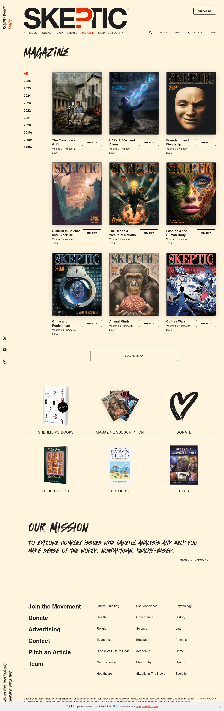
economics (104, 640)
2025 (27, 88)
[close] (220, 706)
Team (35, 664)
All (26, 73)
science (141, 629)
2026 (27, 81)
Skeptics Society (111, 33)
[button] (204, 11)
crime (180, 651)
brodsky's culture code (113, 651)
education (143, 640)
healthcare (104, 674)
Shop (177, 33)
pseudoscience (147, 606)
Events (72, 33)
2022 (27, 110)
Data (60, 33)
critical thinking (108, 606)
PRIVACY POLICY (207, 699)
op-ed (180, 662)
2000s (28, 140)
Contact (39, 641)
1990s (28, 147)
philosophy (144, 662)
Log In (213, 33)
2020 (27, 125)
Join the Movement (54, 607)
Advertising (44, 630)
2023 (27, 103)
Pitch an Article (49, 653)
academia (143, 651)
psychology (184, 606)
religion (102, 629)
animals (181, 640)
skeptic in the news (150, 674)
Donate (163, 33)
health (101, 617)
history (180, 617)
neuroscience (106, 662)
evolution (182, 674)
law (178, 629)
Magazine (88, 33)
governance (144, 617)
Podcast (46, 33)
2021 (27, 118)
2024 (27, 96)
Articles (30, 33)
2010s (28, 132)
